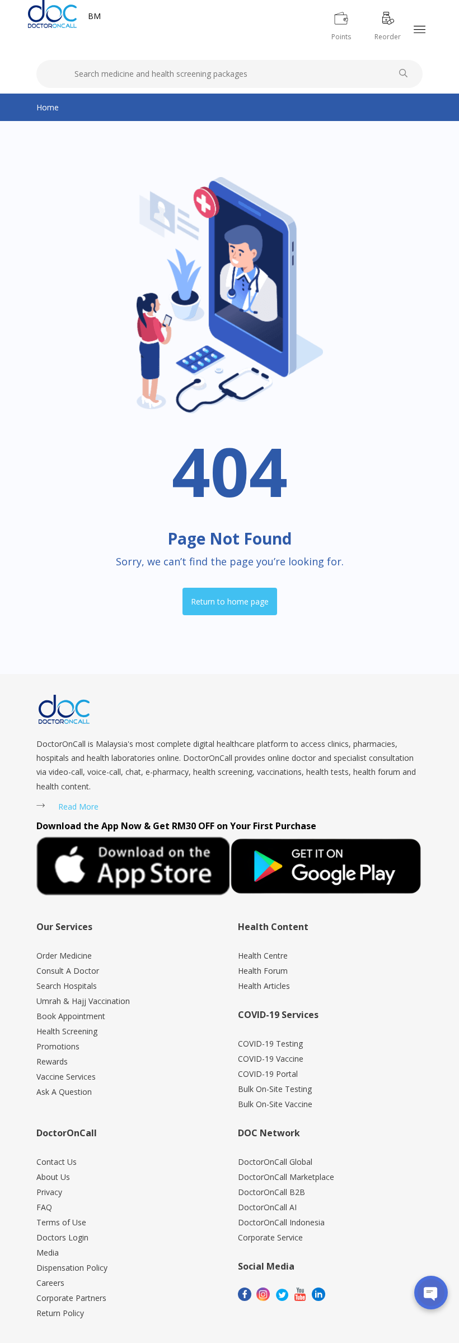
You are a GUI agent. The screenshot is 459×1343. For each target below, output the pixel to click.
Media (47, 1252)
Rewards (52, 1061)
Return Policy (60, 1313)
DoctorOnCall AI (267, 1207)
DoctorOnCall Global (275, 1161)
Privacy (49, 1192)
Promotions (57, 1046)
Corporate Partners (71, 1298)
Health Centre (263, 955)
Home (47, 107)
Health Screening (66, 1031)
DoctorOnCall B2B (271, 1192)
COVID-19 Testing (270, 1043)
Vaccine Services (66, 1076)
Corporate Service (270, 1237)
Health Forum (263, 970)
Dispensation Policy (71, 1267)
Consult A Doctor (67, 970)
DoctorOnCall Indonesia (281, 1222)
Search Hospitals (66, 985)
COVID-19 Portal (268, 1073)
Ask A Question (64, 1091)
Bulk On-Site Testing (275, 1089)
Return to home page (230, 601)
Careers (50, 1282)
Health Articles (264, 985)
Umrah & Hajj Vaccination (83, 1001)
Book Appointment (70, 1016)
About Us (53, 1177)
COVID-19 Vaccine (270, 1058)
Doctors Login (62, 1237)
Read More (78, 806)
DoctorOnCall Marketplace (286, 1177)
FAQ (44, 1207)
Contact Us (56, 1161)
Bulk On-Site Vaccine (275, 1104)
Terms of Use (61, 1222)
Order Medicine (64, 955)
